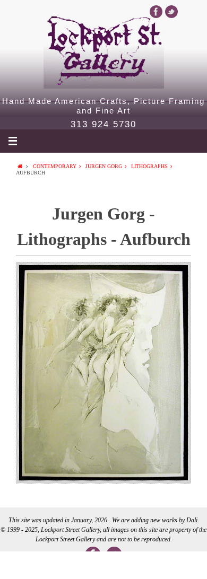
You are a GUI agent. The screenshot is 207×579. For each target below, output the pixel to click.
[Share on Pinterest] (145, 565)
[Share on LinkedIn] (103, 565)
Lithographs (149, 166)
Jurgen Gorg (103, 166)
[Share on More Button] (186, 565)
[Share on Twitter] (62, 565)
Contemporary (54, 166)
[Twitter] (171, 11)
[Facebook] (156, 11)
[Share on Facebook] (20, 565)
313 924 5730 (103, 124)
